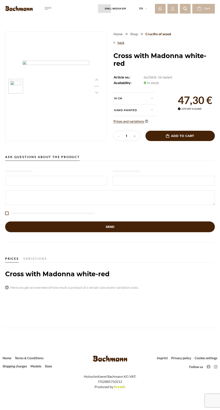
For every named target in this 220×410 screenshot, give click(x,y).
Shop (134, 34)
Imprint (162, 358)
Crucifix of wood (158, 34)
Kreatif (119, 387)
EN (143, 8)
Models (36, 366)
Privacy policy (181, 358)
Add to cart (180, 136)
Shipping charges (15, 366)
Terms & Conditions (29, 358)
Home (118, 34)
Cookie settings (206, 358)
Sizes (48, 366)
